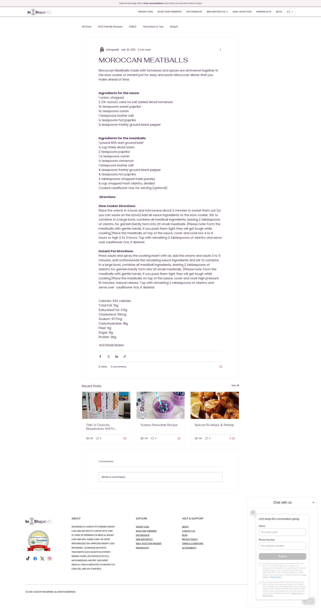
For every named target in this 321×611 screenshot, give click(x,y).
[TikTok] (28, 558)
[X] (42, 558)
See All (235, 385)
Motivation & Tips (153, 26)
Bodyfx (174, 26)
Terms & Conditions (192, 543)
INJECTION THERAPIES (146, 530)
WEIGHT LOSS (142, 526)
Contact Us (188, 530)
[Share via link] (124, 356)
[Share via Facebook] (100, 356)
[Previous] (2, 3)
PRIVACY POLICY (190, 539)
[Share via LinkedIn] (116, 356)
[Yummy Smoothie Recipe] (160, 405)
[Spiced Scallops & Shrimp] (215, 405)
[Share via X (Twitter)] (108, 356)
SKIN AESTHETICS (144, 539)
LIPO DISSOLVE (142, 535)
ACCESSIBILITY (189, 547)
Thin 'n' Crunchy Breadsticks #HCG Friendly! (100, 427)
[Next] (319, 3)
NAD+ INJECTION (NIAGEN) (149, 543)
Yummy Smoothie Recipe (159, 425)
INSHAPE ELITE (142, 547)
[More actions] (220, 50)
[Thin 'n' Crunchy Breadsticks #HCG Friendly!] (106, 405)
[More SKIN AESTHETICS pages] (227, 12)
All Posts (86, 26)
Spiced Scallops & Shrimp (214, 425)
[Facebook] (35, 558)
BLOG (184, 535)
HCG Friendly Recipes (110, 26)
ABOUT (185, 526)
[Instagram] (49, 558)
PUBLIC (133, 26)
